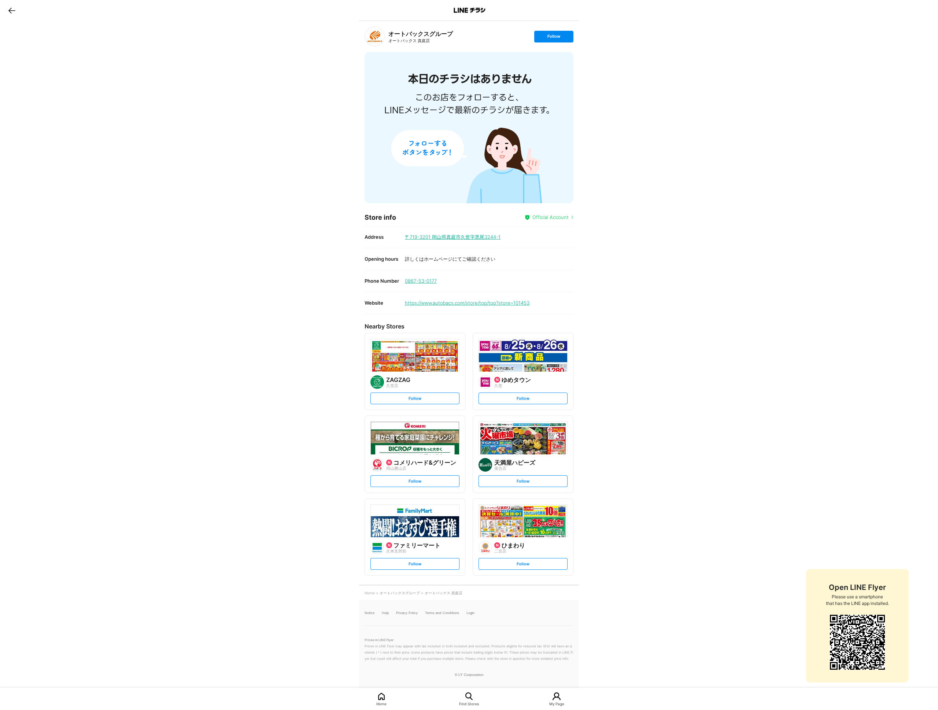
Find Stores (469, 704)
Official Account (550, 217)
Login (470, 612)
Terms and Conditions (442, 612)
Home (381, 704)
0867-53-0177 (421, 281)
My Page (556, 704)
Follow (553, 37)
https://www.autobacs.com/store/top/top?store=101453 (467, 303)
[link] (375, 36)
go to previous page (12, 10)
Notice (369, 612)
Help (385, 612)
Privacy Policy (407, 612)
